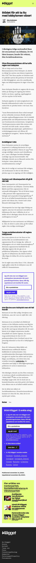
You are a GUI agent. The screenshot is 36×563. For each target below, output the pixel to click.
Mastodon (16, 461)
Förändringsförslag (9, 552)
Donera (4, 544)
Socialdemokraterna (15, 488)
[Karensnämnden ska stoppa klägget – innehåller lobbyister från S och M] (7, 516)
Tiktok (15, 464)
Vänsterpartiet (12, 490)
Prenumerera (6, 558)
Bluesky (9, 464)
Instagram (10, 458)
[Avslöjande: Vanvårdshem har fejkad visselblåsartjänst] (7, 498)
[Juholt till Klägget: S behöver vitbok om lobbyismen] (7, 507)
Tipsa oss (6, 548)
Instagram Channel (22, 458)
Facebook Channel (20, 455)
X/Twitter (24, 461)
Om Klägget (6, 542)
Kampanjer (6, 554)
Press (4, 550)
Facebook (9, 455)
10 (12, 377)
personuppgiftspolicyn (23, 299)
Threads (9, 461)
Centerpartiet (11, 485)
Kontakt (5, 546)
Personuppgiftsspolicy (11, 556)
